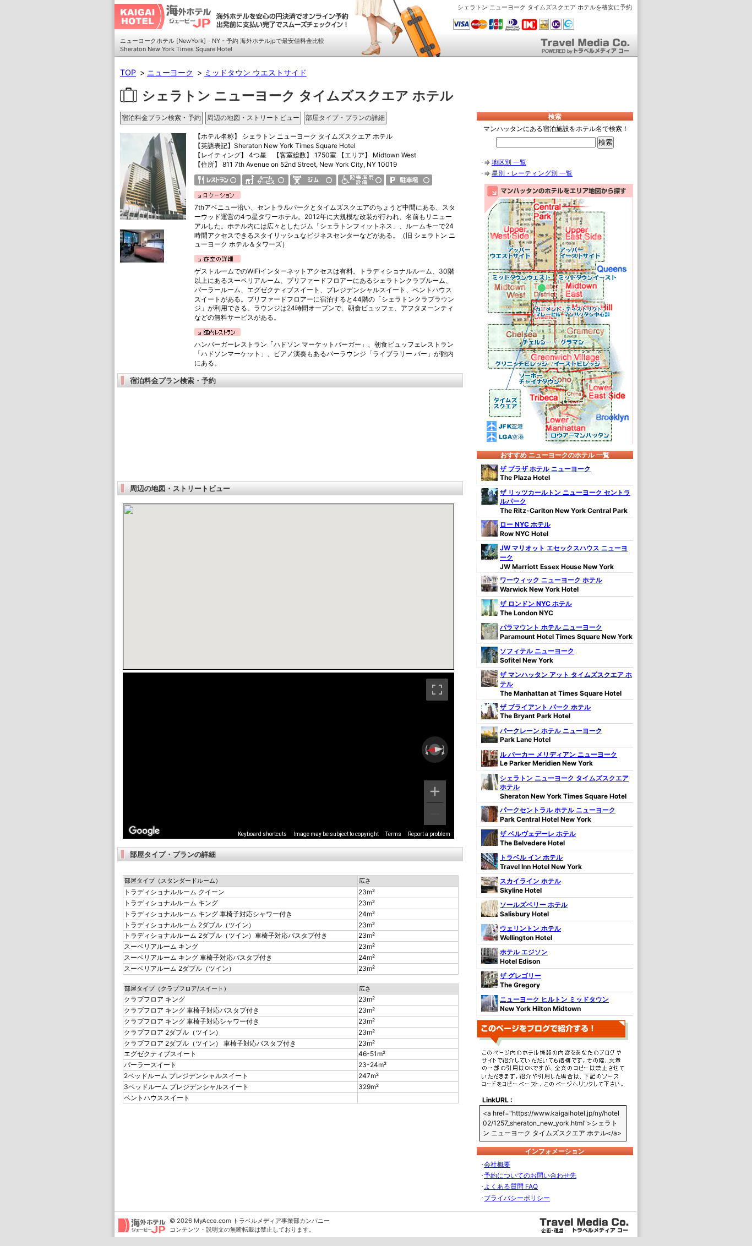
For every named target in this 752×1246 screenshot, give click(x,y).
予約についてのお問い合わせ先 (530, 1175)
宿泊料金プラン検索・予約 (161, 117)
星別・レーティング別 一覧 (532, 173)
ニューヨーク (170, 72)
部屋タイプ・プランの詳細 (345, 117)
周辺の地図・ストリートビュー (253, 117)
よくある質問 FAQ (511, 1186)
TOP (128, 72)
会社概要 (497, 1164)
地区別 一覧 (509, 162)
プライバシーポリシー (517, 1198)
